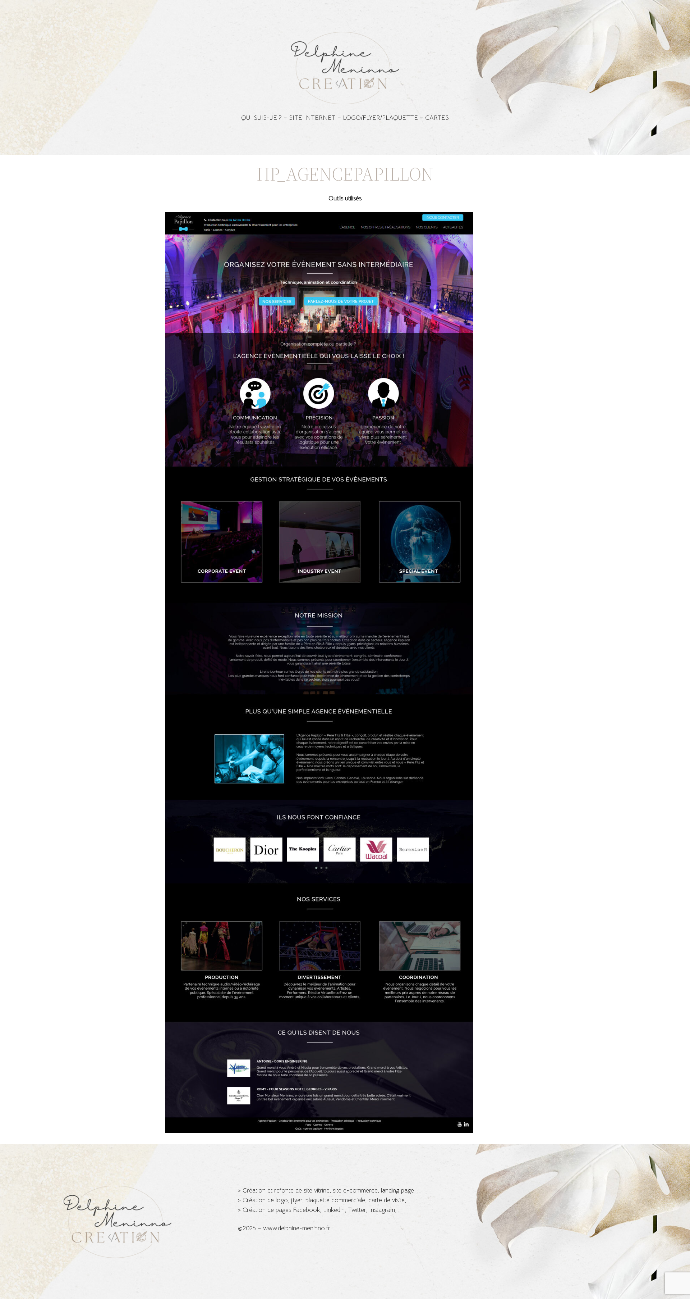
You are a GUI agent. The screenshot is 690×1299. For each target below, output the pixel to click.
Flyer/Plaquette (390, 118)
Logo (352, 118)
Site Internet (312, 118)
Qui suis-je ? (261, 118)
